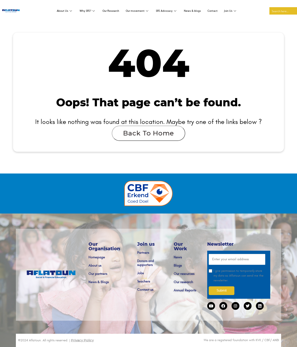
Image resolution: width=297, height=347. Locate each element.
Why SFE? (85, 10)
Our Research (110, 10)
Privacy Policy (82, 340)
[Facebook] (223, 306)
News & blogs (192, 10)
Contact (212, 10)
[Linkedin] (260, 306)
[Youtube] (211, 306)
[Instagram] (235, 306)
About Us (62, 10)
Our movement (135, 10)
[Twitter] (248, 306)
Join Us (228, 10)
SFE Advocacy (164, 10)
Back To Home (148, 133)
